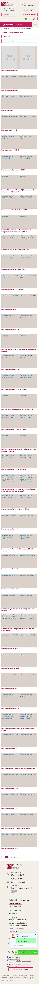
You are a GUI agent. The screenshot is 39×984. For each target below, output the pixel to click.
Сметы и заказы (15, 903)
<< (3, 857)
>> (17, 857)
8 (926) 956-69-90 (29, 10)
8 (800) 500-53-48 (9, 10)
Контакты (13, 914)
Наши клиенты (15, 907)
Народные (6, 36)
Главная (6, 28)
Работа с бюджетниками (19, 900)
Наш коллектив (15, 910)
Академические (8, 41)
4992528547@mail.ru (19, 882)
